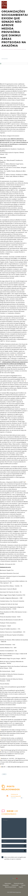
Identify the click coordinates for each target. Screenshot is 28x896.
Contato (23, 885)
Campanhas (6, 885)
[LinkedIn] (11, 778)
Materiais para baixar (10, 887)
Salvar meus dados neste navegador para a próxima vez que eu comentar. (15, 858)
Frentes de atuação (18, 883)
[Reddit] (13, 778)
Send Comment (9, 867)
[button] (22, 788)
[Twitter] (4, 778)
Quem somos (8, 883)
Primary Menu (25, 5)
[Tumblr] (8, 778)
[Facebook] (2, 778)
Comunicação (15, 885)
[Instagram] (15, 878)
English (21, 887)
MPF (4, 774)
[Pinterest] (6, 778)
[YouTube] (16, 878)
